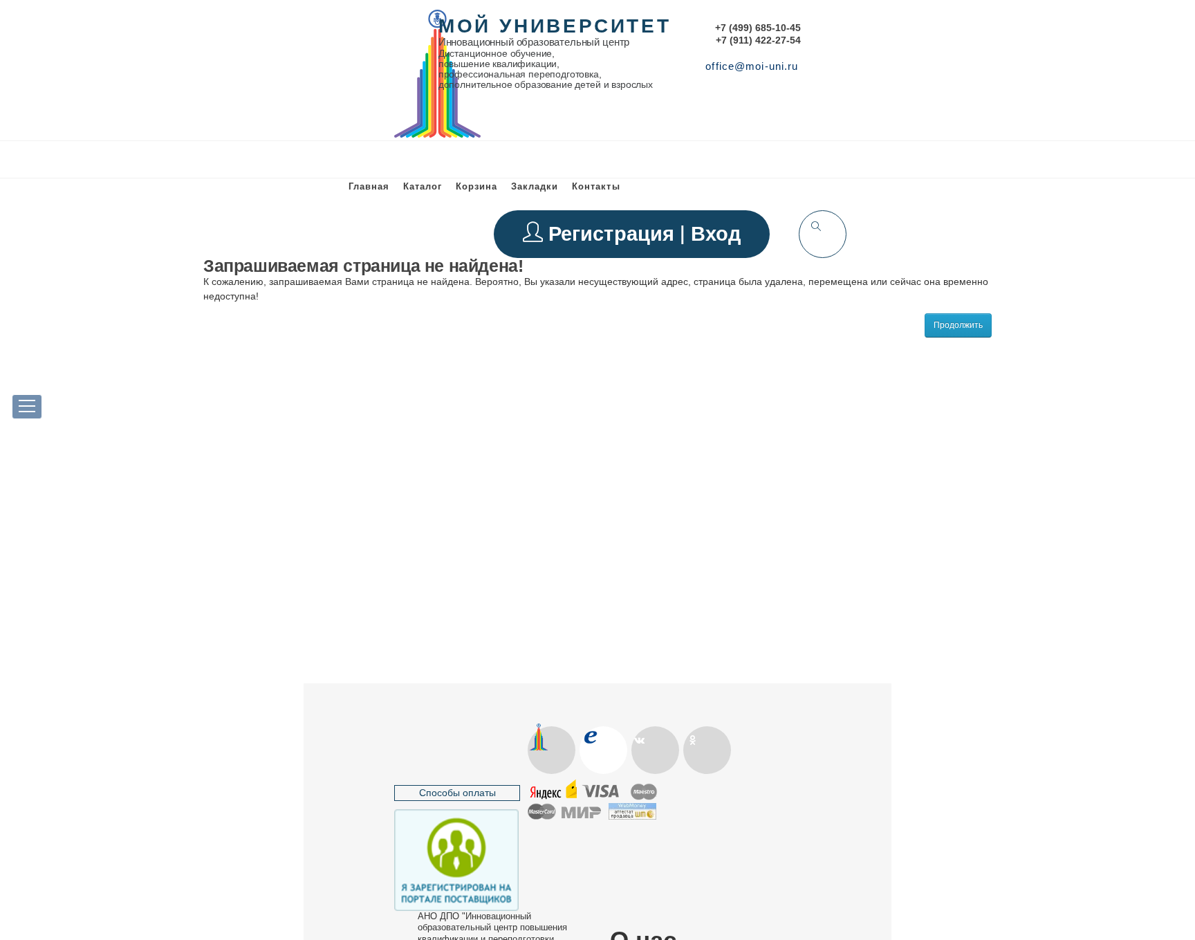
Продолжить (958, 325)
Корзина (476, 186)
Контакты (596, 186)
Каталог (422, 186)
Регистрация (614, 233)
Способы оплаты (457, 792)
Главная (369, 186)
